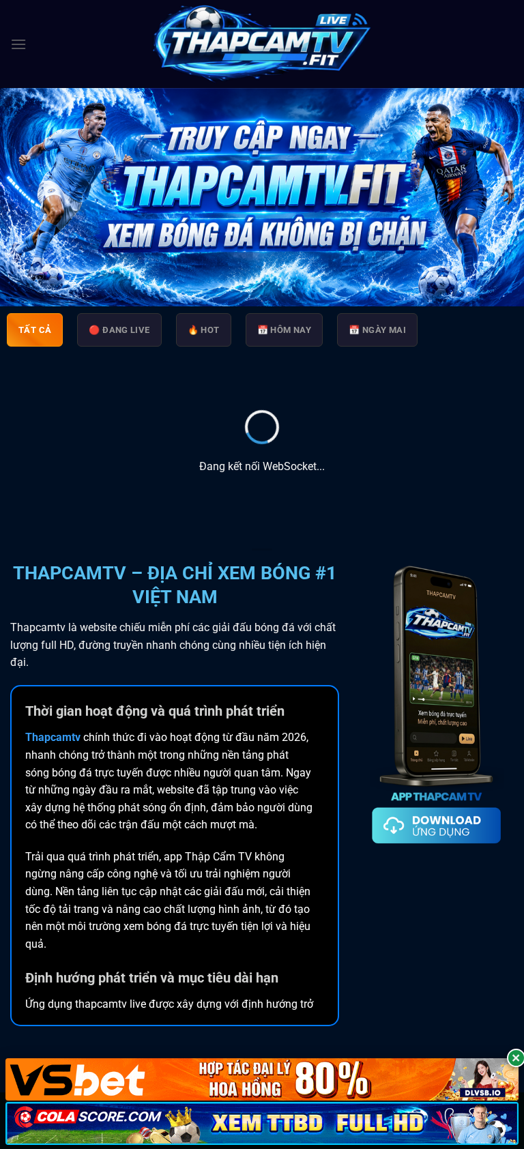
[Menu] (18, 44)
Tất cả (34, 330)
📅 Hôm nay (284, 330)
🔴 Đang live (119, 330)
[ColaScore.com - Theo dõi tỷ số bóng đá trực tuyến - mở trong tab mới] (262, 1123)
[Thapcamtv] (262, 44)
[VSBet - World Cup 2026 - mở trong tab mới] (262, 1079)
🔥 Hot (204, 330)
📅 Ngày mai (377, 330)
